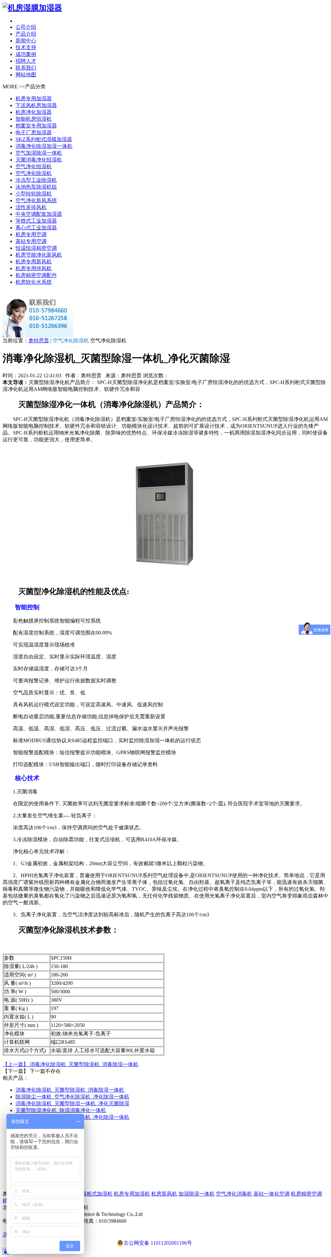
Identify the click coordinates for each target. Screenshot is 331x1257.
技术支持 (26, 47)
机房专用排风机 (34, 268)
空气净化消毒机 (234, 1193)
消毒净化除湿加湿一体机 (44, 146)
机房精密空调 (306, 1193)
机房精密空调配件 (36, 275)
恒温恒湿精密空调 (36, 248)
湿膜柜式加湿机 (94, 1193)
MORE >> (14, 86)
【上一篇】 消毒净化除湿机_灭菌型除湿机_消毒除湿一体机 (70, 1064)
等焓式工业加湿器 (36, 221)
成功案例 (26, 54)
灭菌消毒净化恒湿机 (39, 159)
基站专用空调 (31, 241)
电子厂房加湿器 (34, 132)
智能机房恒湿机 (34, 119)
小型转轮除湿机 (34, 193)
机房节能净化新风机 (39, 255)
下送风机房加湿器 (36, 105)
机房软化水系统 (34, 282)
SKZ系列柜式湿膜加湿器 (44, 139)
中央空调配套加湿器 (39, 214)
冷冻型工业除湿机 (36, 180)
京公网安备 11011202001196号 (157, 1243)
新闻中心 (26, 40)
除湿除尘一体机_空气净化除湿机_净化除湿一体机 (72, 1096)
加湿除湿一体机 (196, 1193)
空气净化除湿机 (34, 173)
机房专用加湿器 (34, 98)
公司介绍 (26, 27)
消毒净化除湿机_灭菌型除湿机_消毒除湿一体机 (70, 1090)
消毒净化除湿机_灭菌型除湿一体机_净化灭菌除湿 (72, 1103)
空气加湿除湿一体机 (39, 153)
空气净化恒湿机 (34, 166)
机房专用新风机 (34, 261)
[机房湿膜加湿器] (165, 8)
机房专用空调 (31, 234)
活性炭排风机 (31, 207)
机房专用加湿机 (132, 1193)
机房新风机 (164, 1193)
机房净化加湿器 (34, 112)
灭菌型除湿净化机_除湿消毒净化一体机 (61, 1110)
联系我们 (26, 68)
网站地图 (26, 74)
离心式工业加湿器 (36, 227)
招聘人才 (26, 61)
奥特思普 (38, 340)
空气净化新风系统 (36, 200)
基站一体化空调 (271, 1193)
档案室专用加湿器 (36, 125)
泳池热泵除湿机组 (36, 187)
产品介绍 (26, 34)
